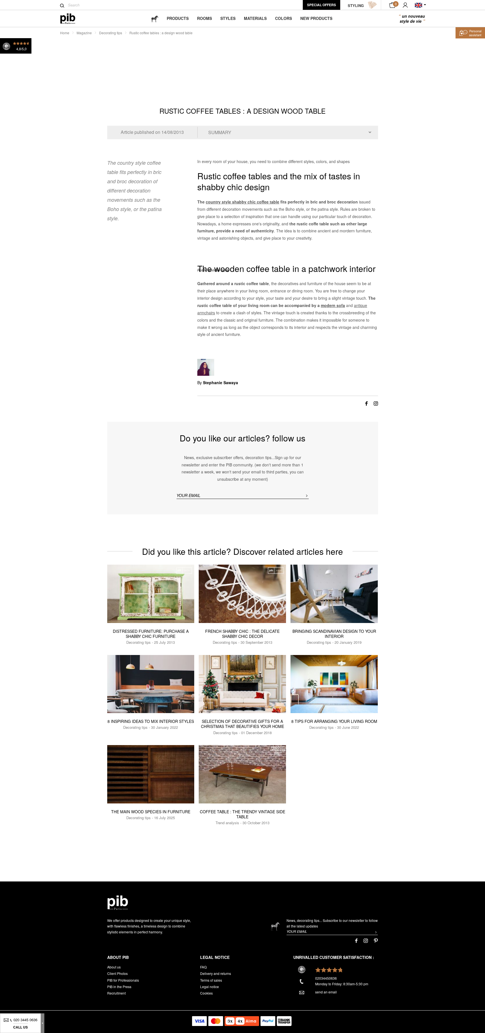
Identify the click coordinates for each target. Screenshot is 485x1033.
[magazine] (155, 18)
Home (64, 32)
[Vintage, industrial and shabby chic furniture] (72, 18)
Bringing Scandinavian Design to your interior (334, 633)
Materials (255, 18)
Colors (283, 18)
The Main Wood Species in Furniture (150, 811)
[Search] (62, 6)
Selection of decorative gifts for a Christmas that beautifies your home (242, 723)
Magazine (84, 32)
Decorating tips (110, 32)
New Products (316, 18)
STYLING (356, 5)
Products (178, 18)
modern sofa (333, 305)
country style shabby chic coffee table (242, 202)
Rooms (204, 18)
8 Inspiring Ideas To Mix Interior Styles (150, 721)
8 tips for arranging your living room (334, 721)
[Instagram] (376, 403)
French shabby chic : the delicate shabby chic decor (242, 633)
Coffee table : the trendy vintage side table (242, 814)
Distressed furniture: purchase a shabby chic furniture (151, 633)
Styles (227, 18)
